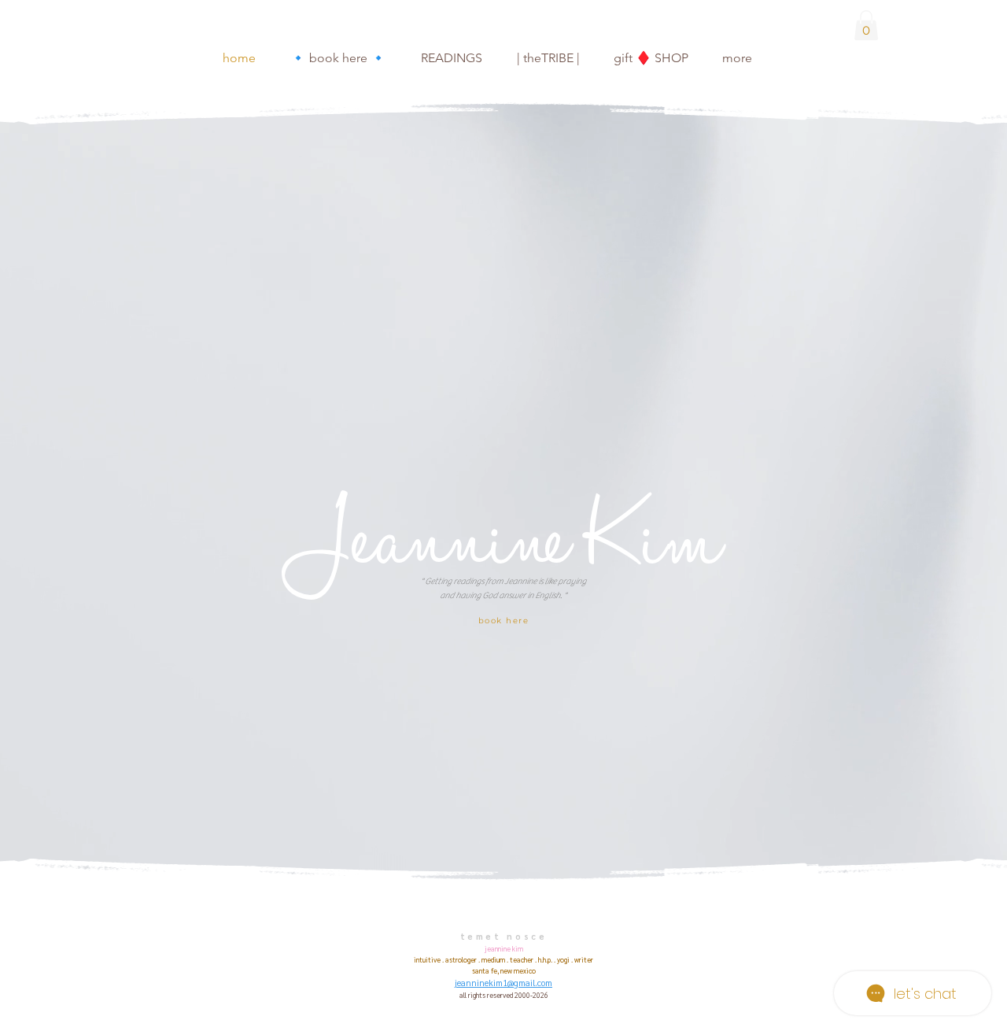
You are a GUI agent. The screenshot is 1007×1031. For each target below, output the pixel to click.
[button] (866, 25)
